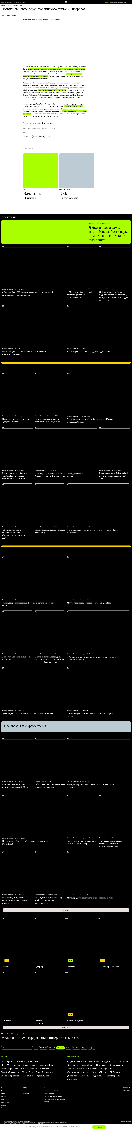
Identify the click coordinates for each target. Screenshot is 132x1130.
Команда (46, 1088)
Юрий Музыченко (10, 1072)
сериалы (43, 1047)
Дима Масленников (10, 1065)
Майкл (70, 1068)
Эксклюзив (26, 1093)
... (93, 1047)
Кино (48, 136)
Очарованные (107, 1068)
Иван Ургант (7, 1061)
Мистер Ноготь (99, 1072)
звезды (68, 1047)
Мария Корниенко (12, 15)
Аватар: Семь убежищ (87, 1068)
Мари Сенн (28, 1075)
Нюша (38, 1061)
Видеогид (122, 2)
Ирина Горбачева (9, 1068)
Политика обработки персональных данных (54, 1100)
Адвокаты (97, 1075)
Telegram (126, 1088)
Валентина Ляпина (46, 97)
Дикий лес (72, 1075)
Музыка (3, 1105)
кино (36, 1047)
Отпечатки (72, 1079)
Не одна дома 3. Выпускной (109, 1065)
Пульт (22, 2)
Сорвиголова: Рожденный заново (83, 1061)
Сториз (16, 2)
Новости (8, 2)
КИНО (107, 2)
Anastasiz (44, 1068)
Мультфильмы (38, 136)
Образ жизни (5, 1102)
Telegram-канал (48, 123)
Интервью (4, 1096)
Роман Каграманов (10, 1075)
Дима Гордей (29, 1065)
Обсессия (85, 1075)
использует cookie (50, 1126)
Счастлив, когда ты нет (78, 1072)
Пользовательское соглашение (53, 1096)
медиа (84, 1047)
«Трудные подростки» (41, 100)
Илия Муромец (113, 1075)
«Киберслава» (34, 67)
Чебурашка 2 (116, 1072)
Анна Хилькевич (29, 1068)
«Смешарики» (44, 95)
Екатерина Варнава (48, 1065)
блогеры (60, 1047)
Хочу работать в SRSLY (51, 1090)
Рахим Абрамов (24, 1061)
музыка (52, 1047)
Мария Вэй (27, 1072)
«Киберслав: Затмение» (55, 106)
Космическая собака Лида (80, 1065)
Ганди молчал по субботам (115, 1061)
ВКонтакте (126, 1090)
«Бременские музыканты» (65, 97)
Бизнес (3, 1108)
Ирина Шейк (43, 1075)
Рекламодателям (49, 1093)
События (113, 2)
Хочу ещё (66, 910)
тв (90, 1047)
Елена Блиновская (44, 1072)
